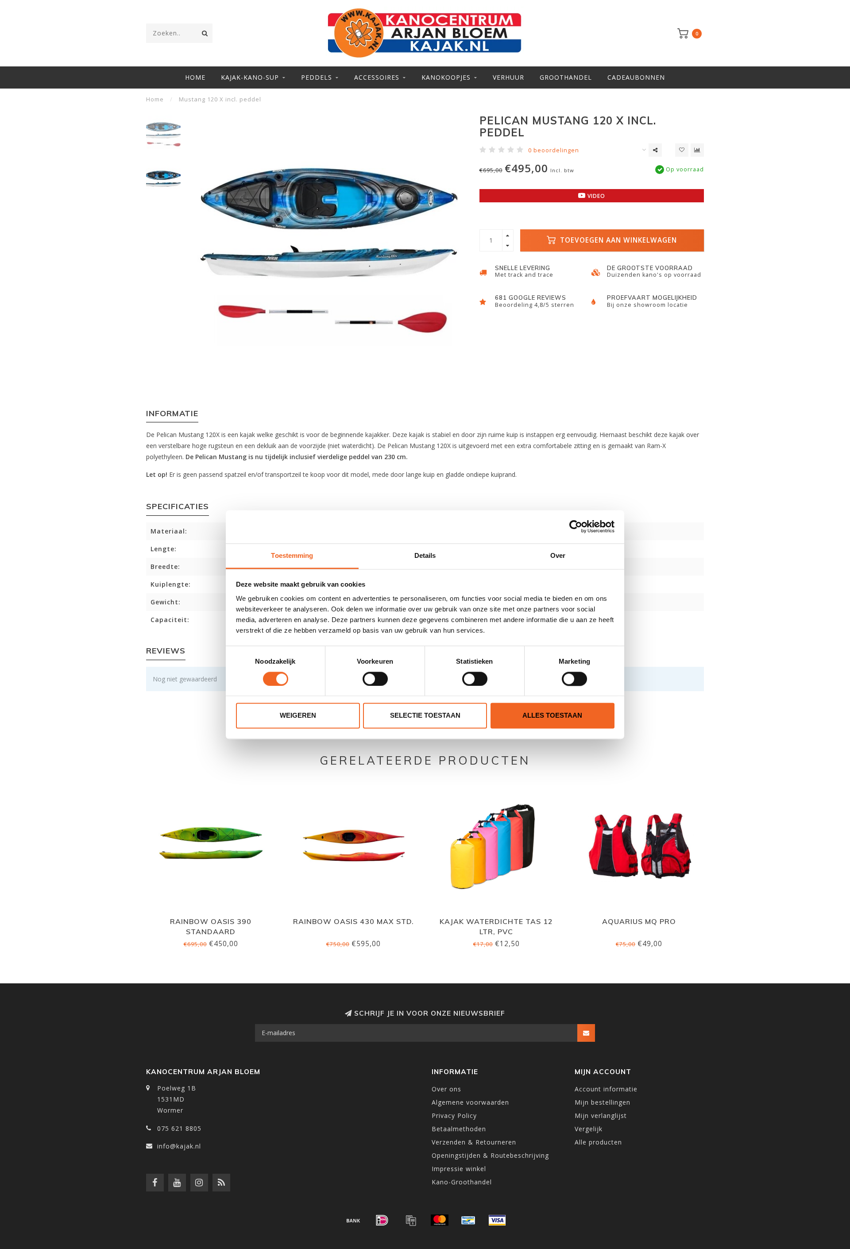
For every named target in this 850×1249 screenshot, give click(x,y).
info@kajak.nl (179, 1146)
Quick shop (214, 918)
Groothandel (566, 77)
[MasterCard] (440, 1220)
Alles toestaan (552, 715)
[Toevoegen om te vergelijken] (697, 150)
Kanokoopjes (446, 77)
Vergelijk (589, 1129)
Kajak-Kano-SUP (250, 77)
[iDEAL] (382, 1220)
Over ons (446, 1089)
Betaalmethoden (459, 1129)
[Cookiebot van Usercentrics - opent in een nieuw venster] (575, 526)
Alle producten (598, 1142)
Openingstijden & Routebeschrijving (490, 1155)
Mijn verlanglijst (601, 1115)
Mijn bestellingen (602, 1102)
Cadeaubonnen (636, 77)
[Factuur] (411, 1220)
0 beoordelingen (553, 150)
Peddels (316, 77)
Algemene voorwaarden (470, 1102)
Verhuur (508, 77)
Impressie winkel (459, 1168)
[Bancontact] (468, 1220)
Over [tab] (557, 555)
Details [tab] (425, 555)
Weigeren (298, 715)
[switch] (375, 679)
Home (195, 77)
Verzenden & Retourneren (474, 1142)
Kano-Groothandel (462, 1182)
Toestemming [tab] (292, 555)
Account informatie (606, 1089)
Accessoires (376, 77)
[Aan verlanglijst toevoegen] (681, 150)
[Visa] (497, 1220)
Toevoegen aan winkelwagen (617, 240)
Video (595, 196)
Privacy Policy (454, 1115)
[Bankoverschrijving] (353, 1220)
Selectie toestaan (425, 715)
